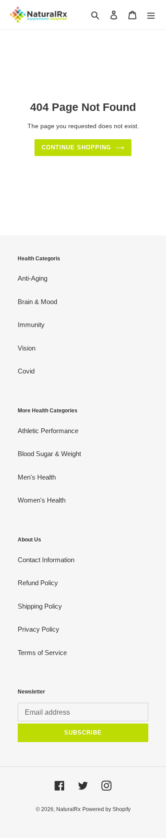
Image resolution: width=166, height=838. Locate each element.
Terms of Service (42, 652)
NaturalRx (68, 809)
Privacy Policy (38, 629)
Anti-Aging (32, 278)
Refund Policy (38, 583)
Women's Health (42, 500)
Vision (26, 348)
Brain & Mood (37, 301)
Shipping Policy (40, 606)
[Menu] (151, 14)
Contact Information (46, 560)
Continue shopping (77, 147)
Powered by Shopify (106, 809)
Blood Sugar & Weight (49, 453)
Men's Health (37, 477)
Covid (26, 371)
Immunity (31, 324)
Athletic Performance (48, 430)
